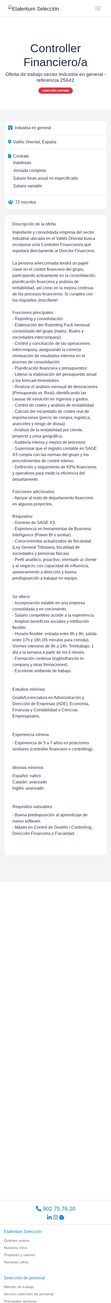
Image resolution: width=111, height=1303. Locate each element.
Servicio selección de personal (28, 1294)
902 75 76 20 (58, 1208)
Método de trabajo (19, 1287)
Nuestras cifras (16, 1262)
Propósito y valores (19, 1255)
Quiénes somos (16, 1240)
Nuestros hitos (15, 1248)
